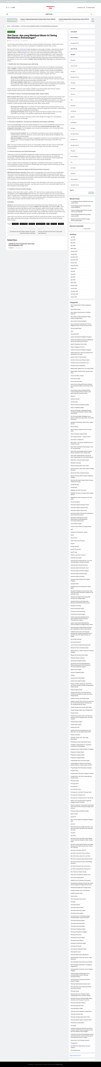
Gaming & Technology (76, 463)
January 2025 (74, 288)
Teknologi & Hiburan (75, 904)
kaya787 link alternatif (76, 549)
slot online (73, 168)
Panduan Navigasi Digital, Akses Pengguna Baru (82, 710)
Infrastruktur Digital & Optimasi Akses (79, 507)
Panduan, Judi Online (75, 734)
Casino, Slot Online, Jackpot (77, 375)
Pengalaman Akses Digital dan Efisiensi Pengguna (82, 749)
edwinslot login (74, 401)
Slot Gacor (53, 223)
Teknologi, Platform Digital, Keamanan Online (81, 1019)
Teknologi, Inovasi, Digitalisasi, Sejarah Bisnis (81, 1011)
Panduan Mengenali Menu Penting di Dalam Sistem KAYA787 (72, 1)
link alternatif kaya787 (76, 642)
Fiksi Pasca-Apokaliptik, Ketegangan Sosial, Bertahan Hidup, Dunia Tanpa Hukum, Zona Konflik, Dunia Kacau (82, 418)
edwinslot (73, 396)
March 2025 (73, 282)
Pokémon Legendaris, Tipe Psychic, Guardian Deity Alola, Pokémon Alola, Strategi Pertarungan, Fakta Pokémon (82, 806)
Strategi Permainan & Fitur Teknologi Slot (80, 890)
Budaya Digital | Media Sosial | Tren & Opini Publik (82, 368)
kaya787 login (74, 552)
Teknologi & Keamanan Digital (77, 920)
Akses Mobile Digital (75, 309)
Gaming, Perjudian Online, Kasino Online (80, 465)
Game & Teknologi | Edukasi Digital (79, 434)
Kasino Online (23, 223)
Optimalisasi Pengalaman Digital (78, 660)
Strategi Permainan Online (77, 893)
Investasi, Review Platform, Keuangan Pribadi (81, 526)
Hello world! (87, 228)
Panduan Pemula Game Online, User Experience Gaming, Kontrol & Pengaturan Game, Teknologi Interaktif (81, 717)
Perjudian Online (74, 770)
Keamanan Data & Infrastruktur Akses (79, 565)
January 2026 (74, 254)
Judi (72, 529)
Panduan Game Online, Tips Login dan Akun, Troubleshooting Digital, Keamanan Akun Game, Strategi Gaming (81, 694)
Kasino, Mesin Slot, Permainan (78, 540)
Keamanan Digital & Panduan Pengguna (80, 570)
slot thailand (73, 122)
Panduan (73, 675)
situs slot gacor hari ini (75, 1055)
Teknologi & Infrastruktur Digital (78, 910)
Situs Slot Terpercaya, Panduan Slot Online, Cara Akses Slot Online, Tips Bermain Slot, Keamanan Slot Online (82, 828)
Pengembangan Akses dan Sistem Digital (80, 760)
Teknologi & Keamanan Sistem (78, 923)
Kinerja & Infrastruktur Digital (77, 608)
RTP (48, 223)
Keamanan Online (75, 583)
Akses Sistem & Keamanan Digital (78, 321)
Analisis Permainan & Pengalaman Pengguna (81, 349)
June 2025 (73, 274)
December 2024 (74, 291)
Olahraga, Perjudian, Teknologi (78, 658)
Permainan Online (75, 783)
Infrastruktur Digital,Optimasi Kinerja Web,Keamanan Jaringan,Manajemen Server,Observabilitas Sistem (79, 519)
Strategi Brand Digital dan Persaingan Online (81, 887)
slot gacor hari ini (75, 43)
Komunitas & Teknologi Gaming (78, 611)
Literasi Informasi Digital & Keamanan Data (80, 645)
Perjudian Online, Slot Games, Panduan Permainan (82, 773)
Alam (72, 331)
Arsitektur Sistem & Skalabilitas (78, 365)
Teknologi (73, 901)
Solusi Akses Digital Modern (77, 877)
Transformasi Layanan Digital (77, 1022)
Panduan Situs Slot (75, 727)
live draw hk (73, 111)
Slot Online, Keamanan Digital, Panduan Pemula (81, 859)
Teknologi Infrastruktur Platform (78, 1002)
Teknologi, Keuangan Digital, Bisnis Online (80, 1017)
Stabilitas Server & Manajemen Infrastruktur (81, 880)
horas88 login (74, 487)
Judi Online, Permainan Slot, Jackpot (79, 532)
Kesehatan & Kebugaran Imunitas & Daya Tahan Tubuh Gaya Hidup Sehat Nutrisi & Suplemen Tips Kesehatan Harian (82, 592)
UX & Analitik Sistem (75, 1050)
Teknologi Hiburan (75, 991)
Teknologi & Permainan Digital (78, 937)
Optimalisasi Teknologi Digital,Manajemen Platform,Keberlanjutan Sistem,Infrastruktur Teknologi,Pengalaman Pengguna (80, 665)
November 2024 (74, 294)
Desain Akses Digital (75, 378)
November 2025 (74, 260)
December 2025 (74, 257)
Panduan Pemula (74, 713)
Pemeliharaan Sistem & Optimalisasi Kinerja (81, 742)
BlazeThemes (59, 1064)
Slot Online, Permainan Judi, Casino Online (80, 866)
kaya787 (72, 116)
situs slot (73, 94)
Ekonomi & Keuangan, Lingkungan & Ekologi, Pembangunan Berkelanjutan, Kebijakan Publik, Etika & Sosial (81, 412)
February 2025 (74, 285)
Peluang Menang (41, 223)
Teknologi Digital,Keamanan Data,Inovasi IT (81, 984)
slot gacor (24, 52)
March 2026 (73, 248)
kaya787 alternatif (75, 546)
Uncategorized (74, 1043)
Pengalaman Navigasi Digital (77, 752)
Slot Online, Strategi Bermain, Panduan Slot (80, 869)
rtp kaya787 (73, 816)
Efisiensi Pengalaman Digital (77, 407)
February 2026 (74, 251)
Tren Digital (73, 1025)
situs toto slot (74, 66)
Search (72, 190)
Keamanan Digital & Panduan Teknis (79, 573)
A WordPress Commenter (77, 228)
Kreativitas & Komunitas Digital (78, 614)
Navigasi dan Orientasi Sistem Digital (79, 655)
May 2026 (73, 242)
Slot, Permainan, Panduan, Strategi (78, 871)
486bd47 (11, 40)
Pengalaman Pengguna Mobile (78, 757)
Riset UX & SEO (74, 814)
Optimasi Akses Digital (76, 669)
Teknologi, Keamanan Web (77, 1014)
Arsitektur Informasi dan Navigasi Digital (80, 360)
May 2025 (73, 277)
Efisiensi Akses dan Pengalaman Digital (80, 404)
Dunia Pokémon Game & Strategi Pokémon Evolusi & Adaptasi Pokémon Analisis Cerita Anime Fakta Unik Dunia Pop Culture (81, 392)
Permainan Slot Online (76, 789)
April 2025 (73, 279)
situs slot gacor (74, 156)
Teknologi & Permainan (76, 934)
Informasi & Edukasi (75, 502)
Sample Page (49, 14)
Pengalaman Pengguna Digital (77, 755)
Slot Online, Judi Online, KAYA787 (78, 850)
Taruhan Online (74, 896)
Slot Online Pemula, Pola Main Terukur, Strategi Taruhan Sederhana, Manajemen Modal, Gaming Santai (81, 840)
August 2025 (73, 268)
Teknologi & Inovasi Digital (77, 913)
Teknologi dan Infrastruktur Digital (78, 949)
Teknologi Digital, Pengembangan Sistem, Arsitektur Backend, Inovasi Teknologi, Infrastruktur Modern (80, 975)
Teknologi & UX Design (76, 946)
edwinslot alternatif (75, 399)
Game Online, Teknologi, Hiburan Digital (80, 460)
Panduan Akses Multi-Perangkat (78, 681)
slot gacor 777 (74, 139)
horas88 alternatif (75, 484)
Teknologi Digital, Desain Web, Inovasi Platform (81, 962)
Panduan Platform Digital (76, 721)
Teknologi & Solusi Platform (77, 940)
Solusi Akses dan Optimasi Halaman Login (80, 874)
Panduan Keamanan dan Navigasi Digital (80, 698)
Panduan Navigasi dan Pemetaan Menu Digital (81, 707)
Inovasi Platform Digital (76, 523)
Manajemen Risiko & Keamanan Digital (79, 647)
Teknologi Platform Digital (77, 1008)
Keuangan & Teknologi (76, 605)
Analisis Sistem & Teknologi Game (79, 357)
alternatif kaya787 (75, 334)
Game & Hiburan (11, 31)
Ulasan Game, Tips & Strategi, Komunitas (80, 1040)
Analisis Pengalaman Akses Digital (79, 344)
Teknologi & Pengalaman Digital (78, 929)
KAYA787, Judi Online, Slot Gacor (78, 555)
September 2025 (74, 265)
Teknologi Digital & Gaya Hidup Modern (80, 954)
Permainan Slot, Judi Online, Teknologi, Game (81, 792)
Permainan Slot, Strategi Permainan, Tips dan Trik (82, 798)
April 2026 (73, 245)
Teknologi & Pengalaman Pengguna (79, 932)
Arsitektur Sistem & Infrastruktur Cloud (79, 362)
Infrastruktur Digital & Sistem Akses (79, 510)
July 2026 (73, 237)
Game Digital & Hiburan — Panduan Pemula (80, 436)
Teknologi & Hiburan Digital (77, 907)
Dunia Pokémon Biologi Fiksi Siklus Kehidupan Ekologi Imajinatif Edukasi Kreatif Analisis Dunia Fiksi (82, 386)
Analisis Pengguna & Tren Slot (77, 347)
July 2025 (73, 271)
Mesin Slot (31, 223)
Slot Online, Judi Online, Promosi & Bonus (80, 853)
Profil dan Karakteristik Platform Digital (80, 811)
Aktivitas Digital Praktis (76, 328)
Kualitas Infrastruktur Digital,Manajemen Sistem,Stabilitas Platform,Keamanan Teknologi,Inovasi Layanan (80, 618)
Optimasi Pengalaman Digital (77, 672)
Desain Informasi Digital (76, 381)
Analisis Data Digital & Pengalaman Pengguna (81, 337)
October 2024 (74, 297)
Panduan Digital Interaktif (76, 689)
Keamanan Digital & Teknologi (77, 576)
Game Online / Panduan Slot (77, 439)
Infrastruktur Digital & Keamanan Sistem (80, 504)
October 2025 (74, 262)
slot (71, 100)
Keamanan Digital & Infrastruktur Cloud (79, 568)
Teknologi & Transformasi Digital (78, 943)
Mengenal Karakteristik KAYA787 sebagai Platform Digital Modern (84, 19)
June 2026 (73, 240)
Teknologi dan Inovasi (76, 951)
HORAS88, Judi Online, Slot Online (78, 490)
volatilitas (60, 223)
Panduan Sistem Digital (76, 724)
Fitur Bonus (15, 223)
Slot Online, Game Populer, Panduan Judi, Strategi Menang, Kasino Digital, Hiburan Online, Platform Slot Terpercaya (82, 846)
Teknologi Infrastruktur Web (77, 1005)
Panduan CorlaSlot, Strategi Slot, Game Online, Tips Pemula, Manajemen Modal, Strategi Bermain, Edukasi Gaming (82, 685)
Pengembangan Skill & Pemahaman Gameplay (81, 767)
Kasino (72, 535)
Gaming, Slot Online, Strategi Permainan (80, 473)
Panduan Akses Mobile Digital (77, 678)
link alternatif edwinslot (76, 639)
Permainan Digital (75, 780)
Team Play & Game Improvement (78, 899)
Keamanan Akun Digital (76, 557)
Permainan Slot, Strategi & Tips (78, 795)
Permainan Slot (74, 786)
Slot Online (73, 835)
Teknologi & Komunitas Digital (78, 926)
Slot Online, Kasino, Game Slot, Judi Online (80, 856)
